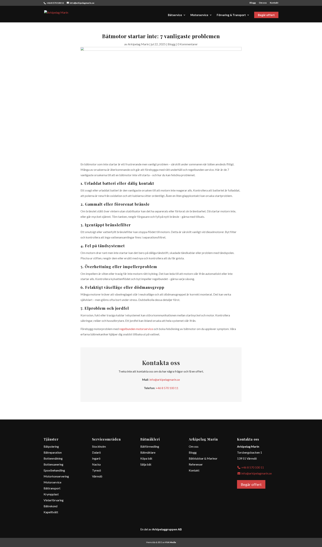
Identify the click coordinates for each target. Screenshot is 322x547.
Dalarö (96, 452)
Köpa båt (146, 458)
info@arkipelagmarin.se (164, 379)
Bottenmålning (53, 458)
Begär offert (266, 15)
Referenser (196, 464)
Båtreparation (53, 452)
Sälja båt (145, 464)
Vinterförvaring (54, 500)
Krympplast (51, 494)
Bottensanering (53, 464)
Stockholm (99, 446)
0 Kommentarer (188, 44)
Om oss (263, 3)
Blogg (253, 3)
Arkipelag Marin (138, 44)
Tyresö (96, 470)
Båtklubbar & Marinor (203, 458)
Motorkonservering (56, 476)
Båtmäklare (147, 452)
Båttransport (52, 488)
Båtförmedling (149, 446)
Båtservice (175, 15)
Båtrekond (51, 506)
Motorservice (199, 15)
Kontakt (274, 3)
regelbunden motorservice (136, 329)
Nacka (96, 464)
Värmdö (97, 476)
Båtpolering (51, 446)
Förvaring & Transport (231, 15)
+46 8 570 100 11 (167, 388)
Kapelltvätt (51, 512)
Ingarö (96, 458)
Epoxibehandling (54, 470)
